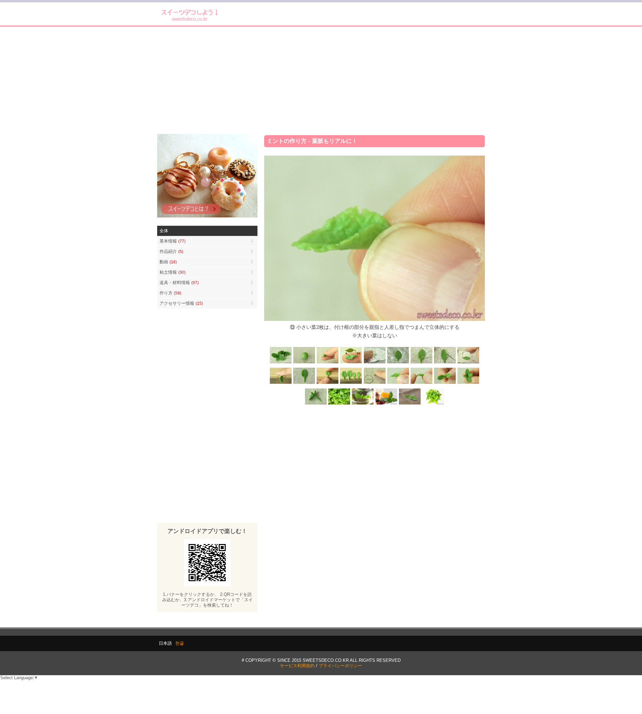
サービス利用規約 (297, 665)
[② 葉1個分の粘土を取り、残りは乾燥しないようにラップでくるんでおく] (327, 362)
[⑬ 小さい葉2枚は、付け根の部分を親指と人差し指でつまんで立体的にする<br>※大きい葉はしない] (398, 383)
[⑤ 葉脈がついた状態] (398, 362)
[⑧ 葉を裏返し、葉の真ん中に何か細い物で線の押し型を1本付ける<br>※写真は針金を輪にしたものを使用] (468, 362)
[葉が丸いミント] (339, 404)
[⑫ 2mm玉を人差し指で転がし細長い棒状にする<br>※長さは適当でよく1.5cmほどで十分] (374, 383)
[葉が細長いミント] (362, 404)
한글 (179, 643)
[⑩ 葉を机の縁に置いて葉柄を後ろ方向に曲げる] (327, 383)
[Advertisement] (321, 80)
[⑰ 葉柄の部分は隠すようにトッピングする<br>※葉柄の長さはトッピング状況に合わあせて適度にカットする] (316, 404)
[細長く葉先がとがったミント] (386, 404)
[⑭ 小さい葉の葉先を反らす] (421, 383)
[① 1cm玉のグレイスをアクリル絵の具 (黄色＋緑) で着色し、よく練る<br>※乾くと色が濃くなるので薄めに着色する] (304, 362)
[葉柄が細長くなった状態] (304, 383)
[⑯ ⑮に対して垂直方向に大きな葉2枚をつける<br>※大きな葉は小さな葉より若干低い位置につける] (468, 383)
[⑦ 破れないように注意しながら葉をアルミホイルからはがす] (444, 362)
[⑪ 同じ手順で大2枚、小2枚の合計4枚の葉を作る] (351, 383)
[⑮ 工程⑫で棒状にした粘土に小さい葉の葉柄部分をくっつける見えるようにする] (444, 383)
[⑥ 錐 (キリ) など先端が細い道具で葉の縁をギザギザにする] (421, 362)
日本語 (165, 643)
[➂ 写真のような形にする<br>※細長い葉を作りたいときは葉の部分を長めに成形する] (351, 362)
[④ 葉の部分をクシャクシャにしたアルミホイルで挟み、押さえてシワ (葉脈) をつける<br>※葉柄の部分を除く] (374, 362)
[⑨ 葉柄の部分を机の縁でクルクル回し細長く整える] (281, 383)
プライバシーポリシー (340, 665)
